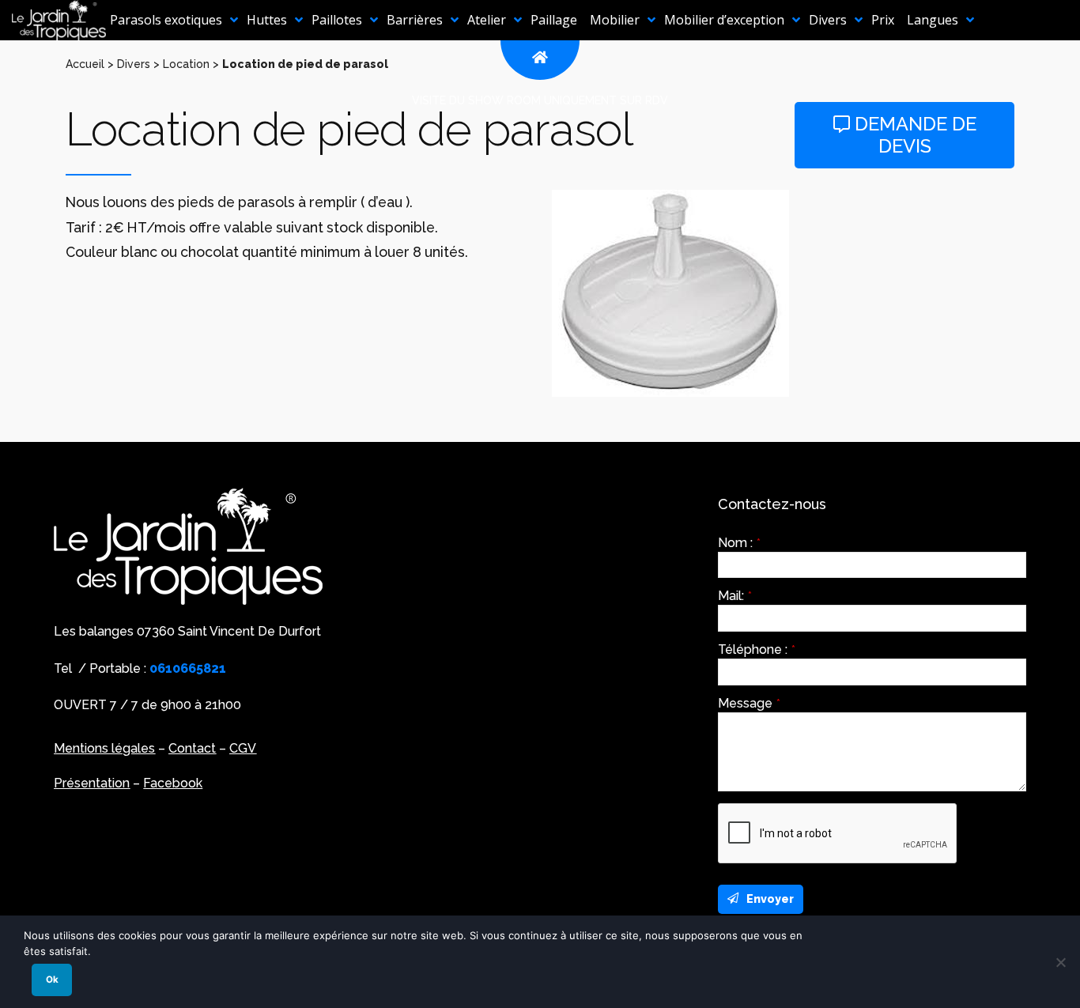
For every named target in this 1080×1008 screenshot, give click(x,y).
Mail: (735, 596)
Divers (133, 64)
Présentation (92, 783)
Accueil (85, 64)
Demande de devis (913, 135)
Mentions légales (104, 748)
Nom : (739, 543)
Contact (192, 748)
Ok (52, 979)
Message (749, 703)
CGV (242, 748)
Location (186, 64)
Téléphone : (756, 650)
